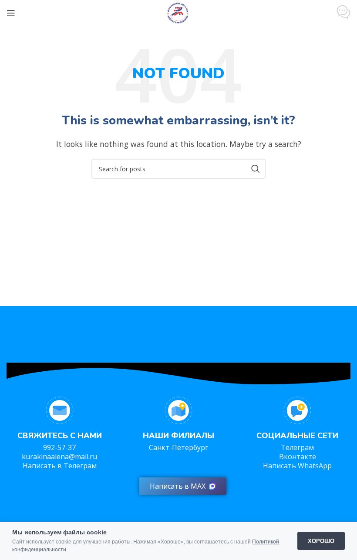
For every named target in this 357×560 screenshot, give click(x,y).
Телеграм (297, 447)
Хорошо (321, 541)
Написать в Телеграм (60, 465)
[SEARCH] (256, 169)
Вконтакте (297, 456)
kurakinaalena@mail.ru (59, 456)
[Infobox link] (343, 13)
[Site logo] (178, 12)
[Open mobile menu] (11, 13)
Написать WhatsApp (297, 465)
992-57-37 (59, 447)
